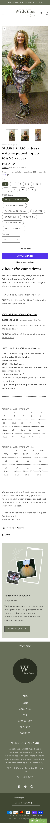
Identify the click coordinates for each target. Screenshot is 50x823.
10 (37, 184)
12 (6, 190)
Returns (25, 727)
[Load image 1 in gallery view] (12, 135)
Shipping (5, 167)
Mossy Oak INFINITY (14, 228)
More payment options (25, 262)
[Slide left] (3, 136)
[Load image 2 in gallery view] (25, 135)
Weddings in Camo (26, 815)
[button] (3, 13)
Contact (25, 733)
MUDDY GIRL (29, 217)
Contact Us (39, 821)
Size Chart (25, 721)
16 (23, 190)
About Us (25, 709)
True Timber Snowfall (14, 205)
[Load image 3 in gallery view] (38, 135)
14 (14, 190)
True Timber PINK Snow (15, 211)
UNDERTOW (10, 217)
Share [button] (7, 535)
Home (25, 703)
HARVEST (37, 211)
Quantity (5, 234)
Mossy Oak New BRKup (15, 200)
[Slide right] (47, 136)
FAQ (25, 715)
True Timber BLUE (13, 223)
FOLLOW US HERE (17, 629)
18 (32, 190)
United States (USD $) (24, 803)
